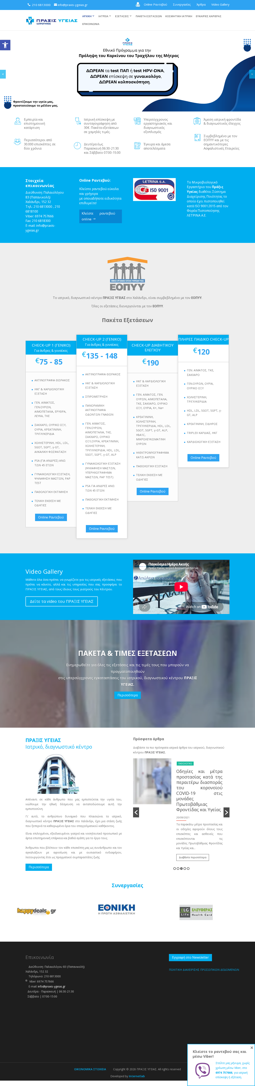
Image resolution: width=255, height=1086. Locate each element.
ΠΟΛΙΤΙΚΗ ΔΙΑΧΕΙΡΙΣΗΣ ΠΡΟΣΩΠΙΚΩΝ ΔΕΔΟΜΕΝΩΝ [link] (204, 970)
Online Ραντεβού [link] (155, 4)
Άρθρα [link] (201, 4)
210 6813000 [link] (42, 206)
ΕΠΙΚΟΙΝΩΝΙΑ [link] (90, 24)
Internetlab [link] (137, 1076)
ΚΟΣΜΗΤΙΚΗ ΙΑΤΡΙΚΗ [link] (178, 16)
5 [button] (188, 868)
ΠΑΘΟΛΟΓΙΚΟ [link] (198, 763)
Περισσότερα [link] (128, 695)
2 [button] (178, 868)
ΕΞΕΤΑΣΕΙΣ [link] (122, 16)
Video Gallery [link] (220, 4)
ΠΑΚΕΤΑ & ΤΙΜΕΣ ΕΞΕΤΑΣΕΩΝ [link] (127, 653)
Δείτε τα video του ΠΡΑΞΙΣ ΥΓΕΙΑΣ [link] (61, 601)
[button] (136, 812)
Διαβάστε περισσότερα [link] (206, 825)
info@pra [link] (43, 225)
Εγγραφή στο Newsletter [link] (190, 957)
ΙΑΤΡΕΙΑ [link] (103, 16)
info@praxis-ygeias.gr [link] (51, 986)
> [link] (252, 74)
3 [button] (181, 868)
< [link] (3, 74)
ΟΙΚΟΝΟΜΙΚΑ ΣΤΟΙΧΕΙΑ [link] (90, 1069)
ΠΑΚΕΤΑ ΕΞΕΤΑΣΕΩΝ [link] (149, 16)
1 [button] (174, 868)
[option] (194, 796)
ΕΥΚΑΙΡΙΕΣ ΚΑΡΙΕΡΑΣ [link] (209, 16)
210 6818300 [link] (41, 221)
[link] (5, 45)
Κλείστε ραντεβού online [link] (98, 216)
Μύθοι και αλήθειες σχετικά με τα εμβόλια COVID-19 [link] (213, 776)
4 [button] (184, 868)
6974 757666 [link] (44, 216)
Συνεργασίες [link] (182, 4)
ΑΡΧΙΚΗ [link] (87, 16)
